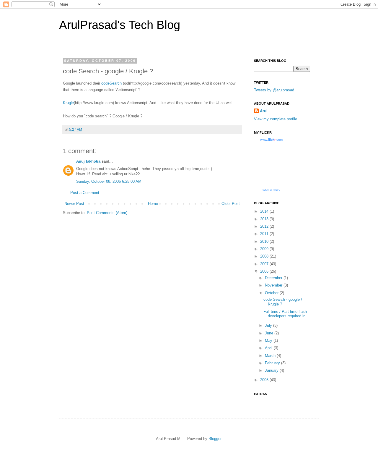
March (271, 355)
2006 (265, 271)
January (272, 370)
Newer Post (74, 203)
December (274, 278)
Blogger (214, 438)
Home (153, 203)
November (274, 285)
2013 (265, 219)
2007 (265, 264)
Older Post (230, 203)
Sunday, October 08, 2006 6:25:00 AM (108, 181)
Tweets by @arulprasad (274, 90)
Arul (264, 111)
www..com (271, 139)
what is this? (271, 190)
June (269, 333)
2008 (265, 256)
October (272, 293)
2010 (265, 241)
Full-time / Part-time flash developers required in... (286, 313)
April (269, 348)
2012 (265, 226)
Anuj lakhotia (88, 161)
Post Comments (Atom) (107, 213)
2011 (265, 234)
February (273, 363)
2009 (265, 249)
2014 (265, 211)
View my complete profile (275, 119)
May (269, 340)
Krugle (68, 103)
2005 (265, 380)
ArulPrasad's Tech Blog (119, 24)
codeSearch (112, 83)
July (269, 325)
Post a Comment (84, 192)
